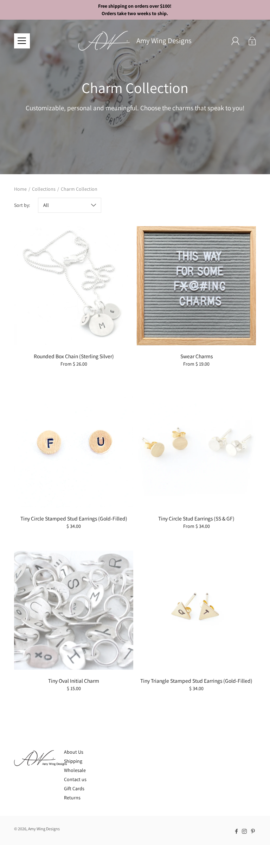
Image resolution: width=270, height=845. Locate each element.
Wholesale (75, 770)
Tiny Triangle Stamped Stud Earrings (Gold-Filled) (196, 680)
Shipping (73, 761)
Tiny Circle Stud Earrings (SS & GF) (196, 518)
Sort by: (22, 205)
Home (20, 189)
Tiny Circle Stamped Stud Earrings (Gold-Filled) (73, 518)
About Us (73, 752)
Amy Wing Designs (164, 40)
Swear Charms (196, 356)
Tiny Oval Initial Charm (73, 680)
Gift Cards (74, 788)
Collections (44, 189)
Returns (72, 797)
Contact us (75, 779)
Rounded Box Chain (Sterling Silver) (74, 356)
